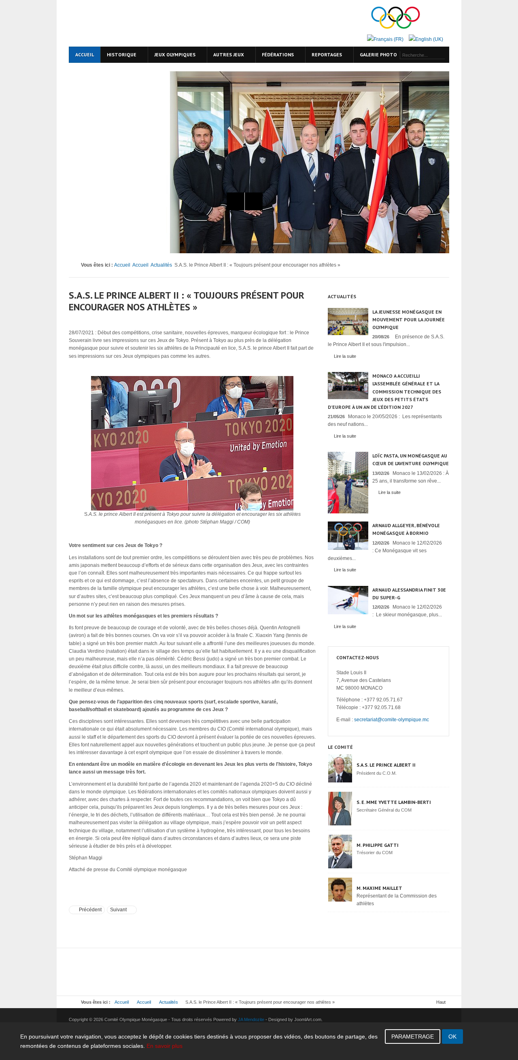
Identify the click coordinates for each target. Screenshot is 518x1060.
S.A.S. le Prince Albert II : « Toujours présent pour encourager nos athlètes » (186, 301)
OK (452, 1036)
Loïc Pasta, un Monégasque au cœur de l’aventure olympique (410, 459)
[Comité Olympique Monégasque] (137, 23)
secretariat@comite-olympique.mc (391, 719)
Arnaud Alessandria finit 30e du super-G (409, 594)
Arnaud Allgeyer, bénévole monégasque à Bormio (406, 529)
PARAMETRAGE (412, 1036)
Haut (441, 1002)
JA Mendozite (251, 1019)
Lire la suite (345, 356)
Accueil (122, 265)
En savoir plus (164, 1046)
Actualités (161, 265)
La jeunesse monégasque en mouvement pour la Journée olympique (408, 319)
